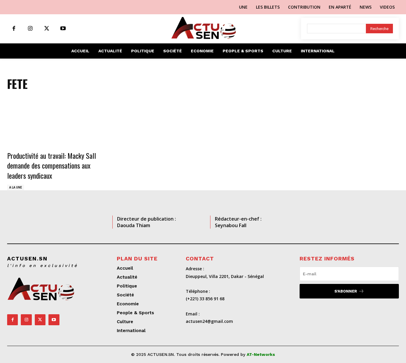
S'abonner (345, 291)
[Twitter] (46, 28)
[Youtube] (63, 28)
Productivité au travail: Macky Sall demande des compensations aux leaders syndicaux (51, 165)
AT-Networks (261, 354)
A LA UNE (15, 187)
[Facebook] (14, 28)
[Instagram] (30, 28)
